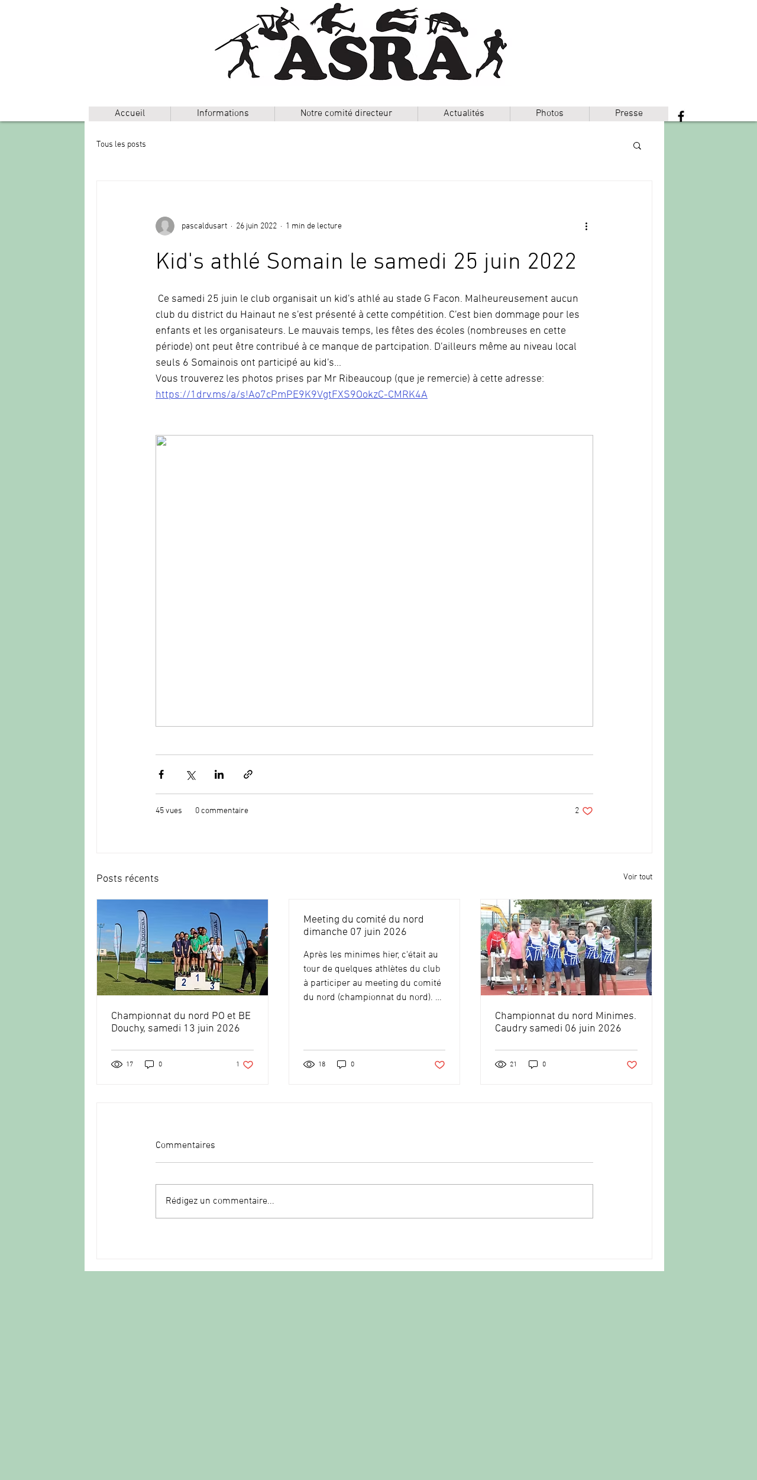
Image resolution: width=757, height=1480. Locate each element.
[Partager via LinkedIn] (219, 774)
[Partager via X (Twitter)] (190, 774)
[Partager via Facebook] (161, 774)
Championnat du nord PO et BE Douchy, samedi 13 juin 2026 (181, 1022)
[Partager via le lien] (248, 774)
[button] (222, 114)
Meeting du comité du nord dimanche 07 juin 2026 (363, 926)
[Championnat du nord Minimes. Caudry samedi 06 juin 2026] (566, 947)
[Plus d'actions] (586, 226)
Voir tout (637, 877)
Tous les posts (121, 145)
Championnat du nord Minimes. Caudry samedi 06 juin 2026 (565, 1022)
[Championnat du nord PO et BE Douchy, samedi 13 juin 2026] (182, 947)
